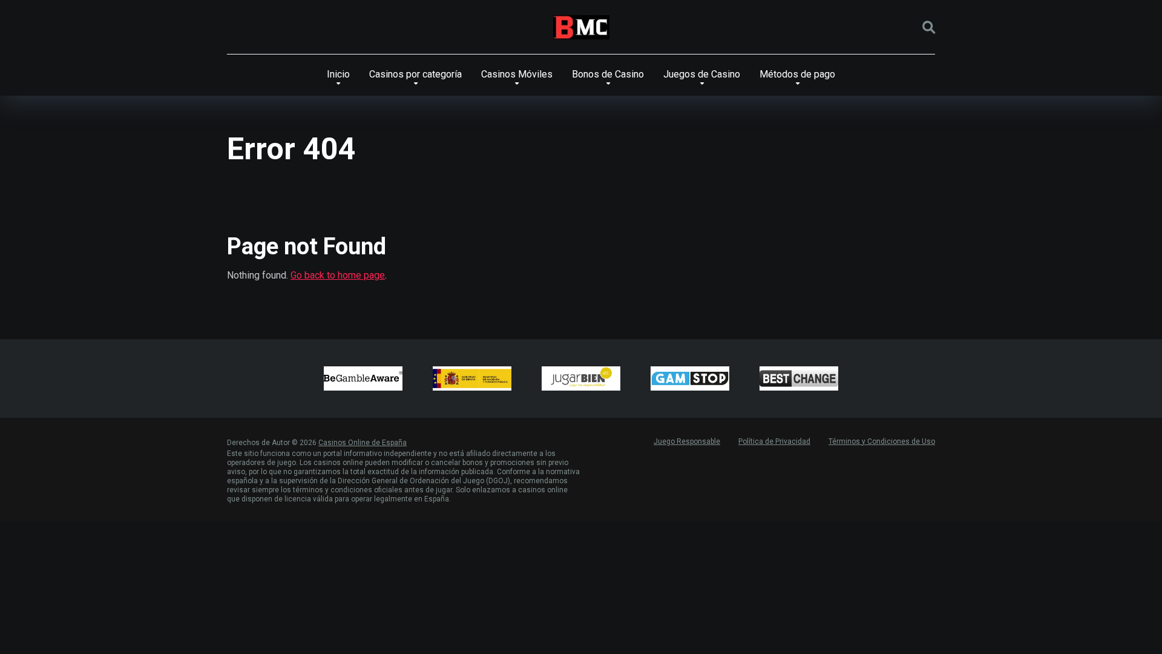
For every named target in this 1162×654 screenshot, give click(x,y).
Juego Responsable (687, 441)
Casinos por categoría (415, 74)
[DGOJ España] (472, 378)
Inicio (338, 74)
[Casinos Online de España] (581, 27)
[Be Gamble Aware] (363, 378)
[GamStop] (690, 378)
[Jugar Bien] (581, 378)
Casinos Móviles (517, 74)
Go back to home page (337, 275)
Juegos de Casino (701, 74)
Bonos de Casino (608, 74)
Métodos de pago (797, 74)
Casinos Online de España (362, 442)
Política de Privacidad (774, 441)
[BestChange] (799, 378)
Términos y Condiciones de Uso (882, 441)
